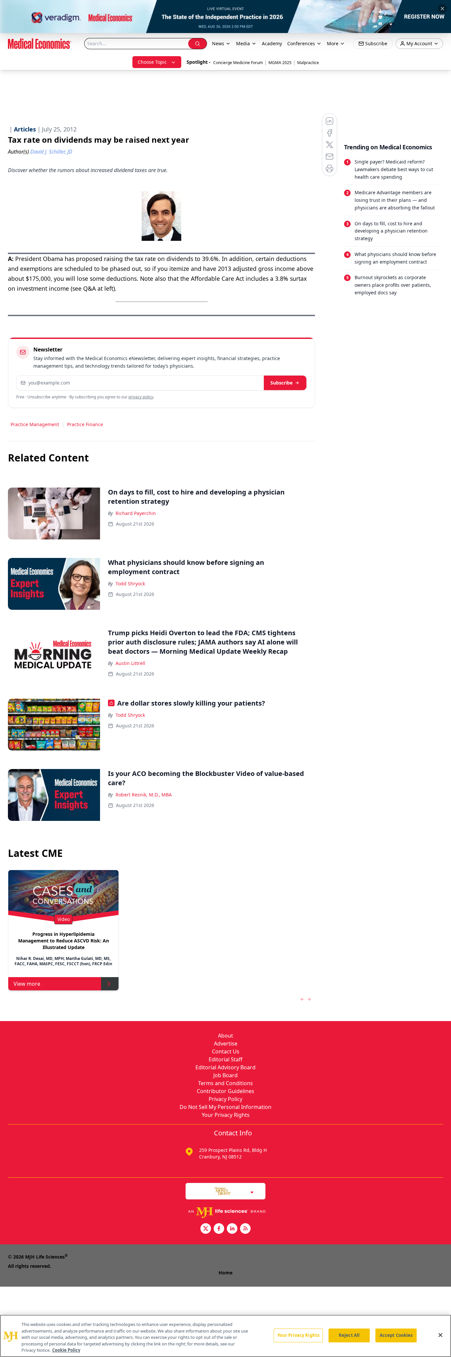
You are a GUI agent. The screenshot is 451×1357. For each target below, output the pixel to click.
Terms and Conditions (225, 1083)
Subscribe (281, 383)
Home (225, 1272)
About (225, 1035)
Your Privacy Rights (226, 1115)
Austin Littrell (130, 663)
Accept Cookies (396, 1335)
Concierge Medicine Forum (238, 62)
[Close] (440, 1335)
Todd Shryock (130, 583)
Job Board (225, 1075)
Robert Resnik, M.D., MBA (144, 794)
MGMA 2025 (280, 62)
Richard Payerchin (136, 513)
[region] (225, 1336)
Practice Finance (85, 424)
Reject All (349, 1335)
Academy (272, 43)
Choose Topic (152, 62)
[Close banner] (442, 8)
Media (243, 43)
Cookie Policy (66, 1350)
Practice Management (35, 424)
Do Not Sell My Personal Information (225, 1107)
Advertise (225, 1043)
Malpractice (308, 62)
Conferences (301, 43)
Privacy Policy (225, 1099)
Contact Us (225, 1051)
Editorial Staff (225, 1059)
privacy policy (140, 397)
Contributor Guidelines (225, 1091)
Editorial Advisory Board (225, 1067)
